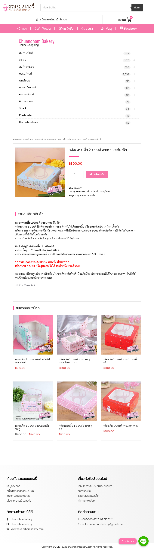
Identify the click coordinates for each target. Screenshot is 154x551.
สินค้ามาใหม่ (74, 53)
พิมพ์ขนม (77, 80)
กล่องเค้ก (91, 195)
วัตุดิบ (77, 59)
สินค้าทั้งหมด (43, 28)
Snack (77, 108)
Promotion (74, 101)
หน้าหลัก (17, 139)
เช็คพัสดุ (106, 28)
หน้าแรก (22, 28)
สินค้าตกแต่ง (77, 66)
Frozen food (77, 94)
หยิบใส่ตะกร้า (96, 174)
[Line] (143, 541)
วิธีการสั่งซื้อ (66, 28)
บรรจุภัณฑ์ (77, 73)
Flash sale (74, 115)
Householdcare (74, 122)
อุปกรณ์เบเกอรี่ (77, 87)
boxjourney (80, 195)
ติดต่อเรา (87, 28)
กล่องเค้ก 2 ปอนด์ (56, 139)
